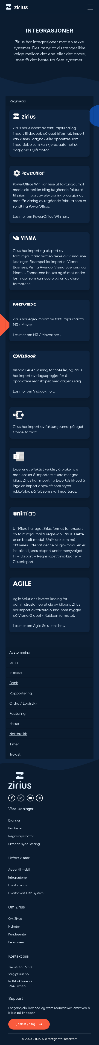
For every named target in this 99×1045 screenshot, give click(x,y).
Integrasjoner (49, 30)
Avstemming (19, 653)
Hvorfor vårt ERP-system (26, 893)
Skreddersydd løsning (24, 844)
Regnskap (17, 101)
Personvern (16, 942)
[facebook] (11, 798)
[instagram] (39, 798)
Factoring (17, 714)
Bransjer (14, 820)
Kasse (14, 724)
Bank (13, 683)
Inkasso (15, 673)
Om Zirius (15, 918)
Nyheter (14, 926)
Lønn (13, 663)
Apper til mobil (19, 869)
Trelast (14, 754)
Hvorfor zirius (17, 885)
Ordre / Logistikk (23, 704)
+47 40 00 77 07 (20, 967)
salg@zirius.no (18, 974)
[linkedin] (20, 798)
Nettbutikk (18, 734)
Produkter (15, 828)
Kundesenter (17, 934)
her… (65, 217)
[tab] (49, 101)
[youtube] (30, 798)
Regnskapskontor (20, 836)
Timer (14, 744)
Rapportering (20, 693)
